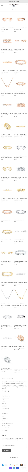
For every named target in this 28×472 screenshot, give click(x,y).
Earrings (4, 401)
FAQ (3, 416)
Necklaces (4, 406)
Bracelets (4, 403)
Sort (13, 9)
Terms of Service (6, 428)
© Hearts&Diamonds (14, 457)
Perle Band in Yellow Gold (6, 240)
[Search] (23, 5)
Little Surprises (5, 408)
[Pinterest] (8, 391)
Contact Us (4, 418)
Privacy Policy (5, 430)
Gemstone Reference (7, 423)
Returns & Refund (6, 425)
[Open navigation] (2, 5)
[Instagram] (5, 391)
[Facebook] (2, 391)
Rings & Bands (5, 399)
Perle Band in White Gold (19, 220)
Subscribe (6, 450)
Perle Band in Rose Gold (5, 220)
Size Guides (4, 421)
